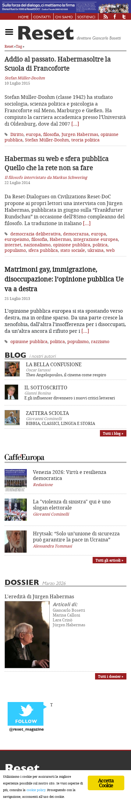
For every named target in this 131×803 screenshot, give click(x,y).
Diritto (16, 134)
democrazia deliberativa (35, 234)
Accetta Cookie (106, 783)
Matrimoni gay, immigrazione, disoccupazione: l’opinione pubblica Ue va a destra (64, 279)
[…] (75, 123)
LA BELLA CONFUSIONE (54, 364)
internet (13, 245)
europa (33, 134)
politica (100, 245)
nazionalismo (37, 245)
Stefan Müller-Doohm (47, 140)
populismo (15, 250)
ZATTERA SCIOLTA (47, 413)
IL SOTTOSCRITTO (45, 387)
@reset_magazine (26, 730)
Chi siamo (64, 17)
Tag (19, 46)
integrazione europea (95, 239)
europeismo (17, 239)
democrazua (76, 234)
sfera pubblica (43, 250)
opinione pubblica (71, 245)
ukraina (95, 250)
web (110, 250)
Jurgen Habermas (80, 134)
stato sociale (72, 250)
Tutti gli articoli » (109, 560)
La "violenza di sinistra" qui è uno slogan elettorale (72, 504)
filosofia (51, 134)
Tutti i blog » (113, 433)
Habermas (60, 239)
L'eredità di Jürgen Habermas (39, 596)
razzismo (100, 341)
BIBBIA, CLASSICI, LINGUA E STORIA (60, 423)
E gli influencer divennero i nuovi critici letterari (69, 397)
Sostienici (86, 17)
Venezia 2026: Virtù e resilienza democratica (69, 475)
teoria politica (85, 140)
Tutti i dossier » (110, 676)
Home (23, 17)
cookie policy (36, 790)
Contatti (42, 17)
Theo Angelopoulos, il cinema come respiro (66, 374)
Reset (9, 46)
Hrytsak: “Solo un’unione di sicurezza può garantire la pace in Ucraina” (76, 536)
